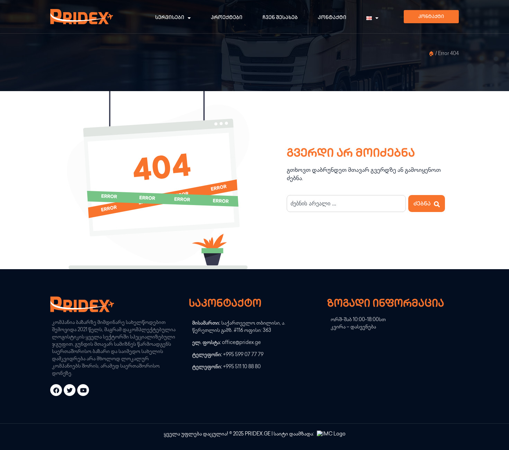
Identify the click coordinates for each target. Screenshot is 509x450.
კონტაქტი (332, 17)
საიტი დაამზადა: (294, 434)
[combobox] (346, 203)
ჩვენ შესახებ (280, 17)
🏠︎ (431, 54)
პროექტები (226, 17)
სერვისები (169, 17)
